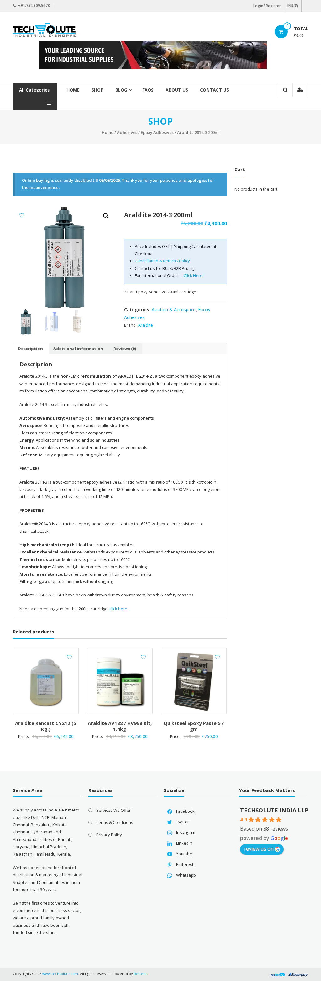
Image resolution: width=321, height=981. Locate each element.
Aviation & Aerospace (174, 309)
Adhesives (127, 132)
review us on (259, 848)
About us (177, 90)
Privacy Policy (109, 834)
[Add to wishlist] (22, 215)
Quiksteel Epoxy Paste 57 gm (194, 726)
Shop (97, 90)
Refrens (140, 973)
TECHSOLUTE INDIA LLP (274, 810)
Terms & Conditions (114, 822)
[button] (106, 216)
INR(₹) (292, 5)
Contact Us (214, 90)
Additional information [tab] (78, 348)
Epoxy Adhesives (157, 132)
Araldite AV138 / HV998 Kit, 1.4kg (120, 726)
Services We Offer (113, 810)
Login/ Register (267, 5)
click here (118, 608)
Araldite (145, 325)
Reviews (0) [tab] (124, 348)
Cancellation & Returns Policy (162, 261)
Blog (121, 90)
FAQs (148, 90)
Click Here (193, 275)
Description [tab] (30, 348)
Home (73, 90)
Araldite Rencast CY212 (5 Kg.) (45, 726)
